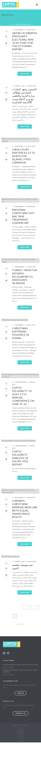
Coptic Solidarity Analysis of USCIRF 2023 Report (20, 458)
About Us (20, 728)
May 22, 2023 (31, 497)
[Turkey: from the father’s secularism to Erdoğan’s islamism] (20, 260)
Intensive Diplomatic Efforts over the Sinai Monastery (20, 664)
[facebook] (4, 653)
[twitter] (8, 653)
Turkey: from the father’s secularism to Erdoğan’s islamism (24, 277)
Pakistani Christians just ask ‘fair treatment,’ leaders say (23, 216)
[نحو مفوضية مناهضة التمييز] (20, 556)
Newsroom (20, 736)
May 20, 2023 (32, 561)
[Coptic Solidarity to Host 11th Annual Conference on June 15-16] (20, 375)
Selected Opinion (19, 267)
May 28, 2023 (31, 206)
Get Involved (20, 732)
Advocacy (20, 730)
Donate (20, 734)
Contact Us (20, 741)
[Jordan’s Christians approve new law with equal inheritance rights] (20, 491)
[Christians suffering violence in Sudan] (20, 319)
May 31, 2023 (31, 29)
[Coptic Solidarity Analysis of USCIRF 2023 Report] (20, 440)
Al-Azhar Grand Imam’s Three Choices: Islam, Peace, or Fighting (20, 671)
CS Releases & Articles (20, 382)
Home (12, 24)
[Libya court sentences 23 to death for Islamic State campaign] (20, 139)
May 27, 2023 (31, 325)
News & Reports (19, 29)
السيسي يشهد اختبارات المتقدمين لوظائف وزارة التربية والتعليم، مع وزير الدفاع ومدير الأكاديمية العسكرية (24, 96)
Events (21, 739)
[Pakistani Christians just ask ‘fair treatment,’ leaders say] (20, 200)
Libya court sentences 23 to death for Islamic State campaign (23, 156)
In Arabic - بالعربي (19, 86)
